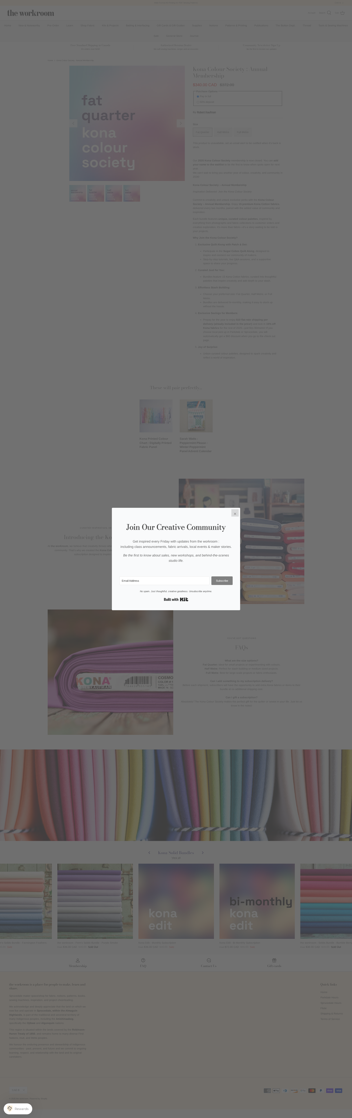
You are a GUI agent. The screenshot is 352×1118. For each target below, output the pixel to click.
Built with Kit (176, 599)
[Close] (235, 513)
